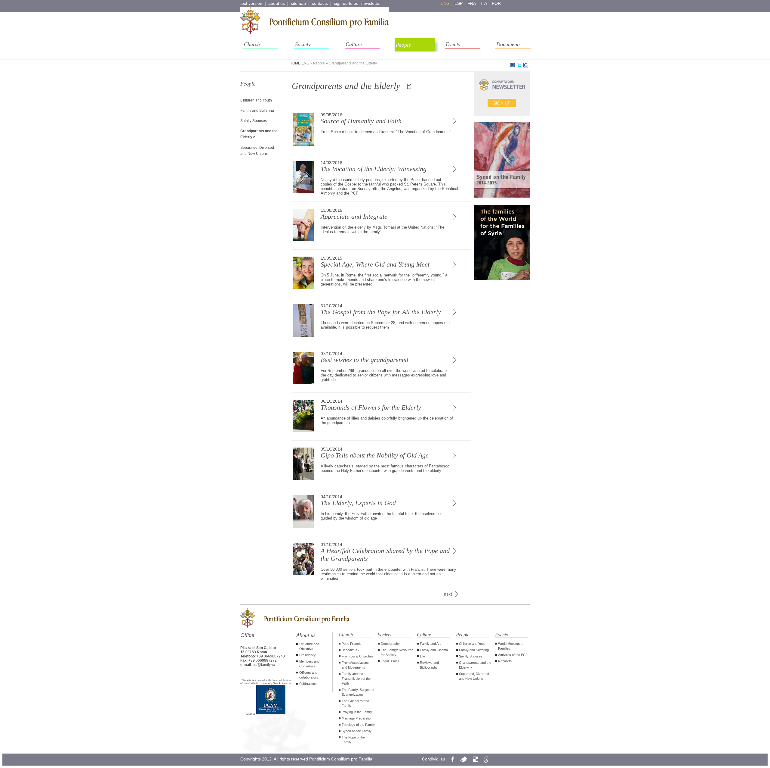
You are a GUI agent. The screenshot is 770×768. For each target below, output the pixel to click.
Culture (354, 44)
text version (251, 3)
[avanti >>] (448, 594)
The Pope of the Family (353, 739)
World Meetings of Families (511, 646)
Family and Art (430, 643)
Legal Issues (390, 661)
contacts (320, 3)
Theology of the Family (358, 724)
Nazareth (505, 661)
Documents (508, 44)
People (403, 45)
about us (276, 3)
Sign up (501, 103)
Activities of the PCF (513, 655)
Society (303, 44)
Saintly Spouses (253, 121)
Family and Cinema (434, 650)
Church (252, 44)
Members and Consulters (309, 664)
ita (484, 3)
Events (453, 44)
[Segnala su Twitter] (519, 66)
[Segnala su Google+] (525, 66)
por (496, 3)
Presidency (307, 655)
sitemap (298, 3)
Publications (308, 683)
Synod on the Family (356, 731)
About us (306, 635)
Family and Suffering (257, 110)
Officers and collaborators (308, 675)
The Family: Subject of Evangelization (358, 692)
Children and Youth (256, 100)
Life (422, 656)
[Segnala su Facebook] (512, 66)
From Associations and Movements (355, 665)
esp (458, 3)
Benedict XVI (351, 650)
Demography (390, 643)
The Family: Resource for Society (397, 652)
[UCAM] (271, 713)
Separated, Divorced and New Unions (474, 676)
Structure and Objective (309, 646)
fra (471, 3)
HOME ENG (299, 63)
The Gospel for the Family (355, 703)
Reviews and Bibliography (429, 665)
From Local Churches (358, 656)
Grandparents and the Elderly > (475, 665)
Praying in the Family (357, 712)
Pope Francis (351, 643)
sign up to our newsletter (357, 3)
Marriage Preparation (357, 718)
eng (445, 3)
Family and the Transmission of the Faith (356, 678)
